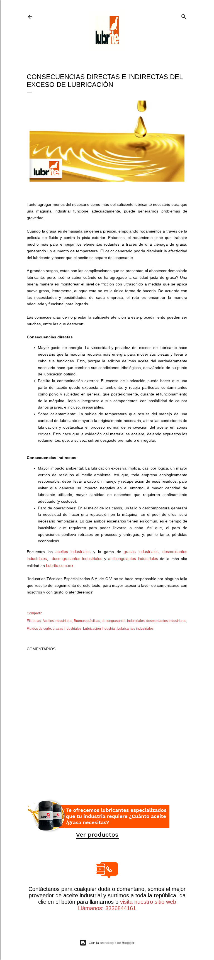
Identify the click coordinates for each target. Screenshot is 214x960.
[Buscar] (184, 15)
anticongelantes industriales (133, 558)
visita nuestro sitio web (148, 902)
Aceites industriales (57, 621)
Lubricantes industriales (135, 629)
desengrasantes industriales (77, 558)
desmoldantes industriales (166, 621)
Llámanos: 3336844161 (107, 908)
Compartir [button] (34, 613)
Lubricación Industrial (99, 629)
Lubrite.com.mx (59, 565)
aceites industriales (73, 551)
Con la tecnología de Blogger (112, 943)
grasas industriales (141, 551)
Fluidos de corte (39, 629)
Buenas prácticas (87, 621)
